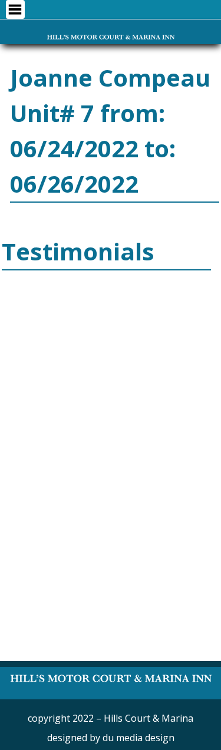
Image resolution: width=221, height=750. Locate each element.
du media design (138, 737)
